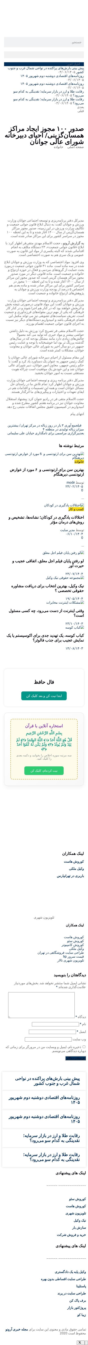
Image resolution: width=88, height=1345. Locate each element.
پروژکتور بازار (76, 1308)
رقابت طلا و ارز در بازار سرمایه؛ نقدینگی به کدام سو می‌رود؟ (51, 1138)
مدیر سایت (67, 530)
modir (71, 482)
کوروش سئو (77, 1199)
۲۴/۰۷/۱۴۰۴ (74, 574)
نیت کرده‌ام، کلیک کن (44, 770)
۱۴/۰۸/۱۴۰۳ (74, 648)
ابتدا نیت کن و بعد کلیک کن (44, 696)
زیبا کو (81, 1315)
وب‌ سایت (79, 1039)
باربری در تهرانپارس (70, 876)
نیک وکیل (80, 1220)
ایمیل (81, 1032)
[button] (44, 54)
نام (83, 1024)
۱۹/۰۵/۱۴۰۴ (74, 599)
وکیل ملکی (76, 869)
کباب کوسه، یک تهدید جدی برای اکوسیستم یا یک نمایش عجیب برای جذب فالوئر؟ (45, 638)
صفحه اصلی (75, 147)
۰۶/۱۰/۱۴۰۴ (74, 534)
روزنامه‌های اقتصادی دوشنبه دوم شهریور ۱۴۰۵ (52, 76)
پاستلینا (81, 1286)
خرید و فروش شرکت (71, 1235)
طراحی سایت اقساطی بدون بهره (63, 1279)
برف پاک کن (77, 1300)
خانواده (58, 147)
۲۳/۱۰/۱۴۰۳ (74, 624)
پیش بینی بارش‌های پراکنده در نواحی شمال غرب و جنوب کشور (47, 1081)
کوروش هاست (74, 861)
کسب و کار (76, 509)
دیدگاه (81, 1017)
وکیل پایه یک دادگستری (70, 1272)
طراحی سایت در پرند (72, 1293)
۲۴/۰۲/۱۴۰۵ (74, 486)
